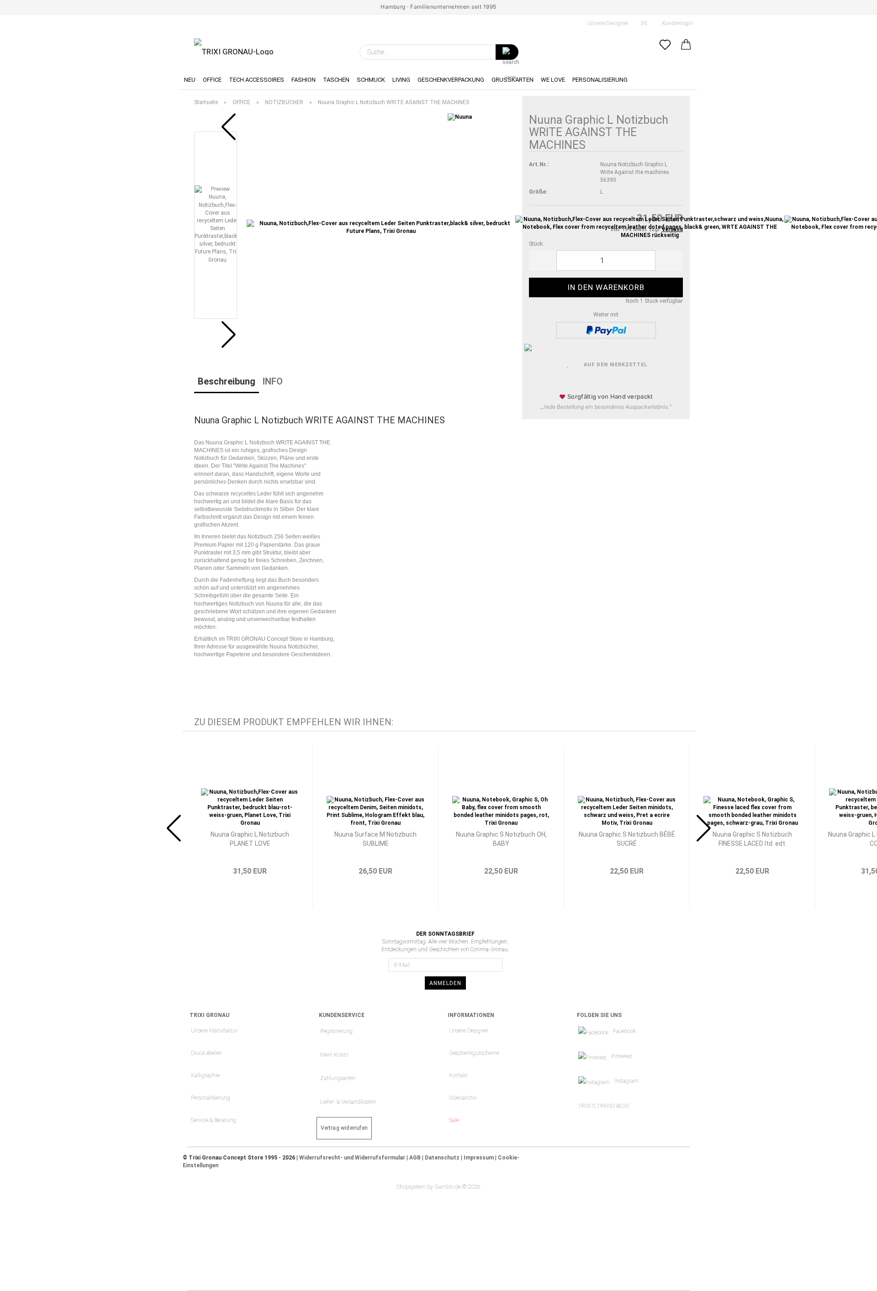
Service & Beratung (213, 1120)
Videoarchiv (463, 1098)
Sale (454, 1120)
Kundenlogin (676, 23)
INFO (273, 381)
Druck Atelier (206, 1053)
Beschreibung (226, 381)
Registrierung (336, 1031)
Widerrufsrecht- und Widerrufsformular (352, 1157)
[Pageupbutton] (852, 1277)
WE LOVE (553, 79)
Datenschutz (442, 1157)
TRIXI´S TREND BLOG (603, 1106)
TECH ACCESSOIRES (256, 79)
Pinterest (621, 1056)
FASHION (303, 79)
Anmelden (445, 983)
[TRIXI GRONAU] (233, 46)
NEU (189, 79)
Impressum (479, 1157)
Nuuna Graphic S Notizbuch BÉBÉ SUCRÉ (627, 839)
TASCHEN (336, 79)
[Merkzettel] (665, 52)
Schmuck (371, 79)
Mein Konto (334, 1055)
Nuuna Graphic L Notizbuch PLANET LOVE (250, 839)
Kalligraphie (205, 1075)
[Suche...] (507, 52)
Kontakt (458, 1075)
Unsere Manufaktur (214, 1031)
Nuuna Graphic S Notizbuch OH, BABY (501, 839)
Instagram (626, 1081)
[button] (686, 52)
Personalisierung (210, 1098)
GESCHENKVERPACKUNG (450, 79)
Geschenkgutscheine (474, 1053)
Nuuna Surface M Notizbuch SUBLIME (375, 839)
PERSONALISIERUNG (600, 79)
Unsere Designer (607, 23)
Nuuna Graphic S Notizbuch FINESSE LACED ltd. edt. (752, 839)
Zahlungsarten (337, 1078)
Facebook (624, 1031)
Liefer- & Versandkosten (348, 1102)
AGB (415, 1157)
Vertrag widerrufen (344, 1128)
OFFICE (212, 79)
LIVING (401, 79)
